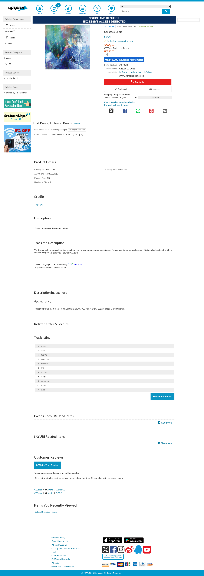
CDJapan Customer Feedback (66, 548)
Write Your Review (49, 465)
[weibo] (129, 549)
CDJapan (38, 490)
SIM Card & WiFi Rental (63, 566)
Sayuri (107, 36)
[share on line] (138, 110)
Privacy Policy (58, 537)
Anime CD (60, 490)
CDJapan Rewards (61, 559)
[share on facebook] (124, 110)
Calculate (155, 97)
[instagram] (121, 549)
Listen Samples (163, 396)
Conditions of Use (60, 541)
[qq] (138, 549)
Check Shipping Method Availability (119, 102)
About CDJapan (59, 545)
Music (50, 493)
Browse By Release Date (16, 93)
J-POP (59, 493)
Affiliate (55, 563)
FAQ (54, 552)
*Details (77, 124)
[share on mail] (164, 110)
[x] (105, 550)
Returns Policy (59, 555)
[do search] (166, 11)
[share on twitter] (111, 110)
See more (166, 422)
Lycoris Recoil (12, 78)
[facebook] (113, 549)
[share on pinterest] (151, 110)
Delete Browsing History (46, 512)
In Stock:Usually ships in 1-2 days (135, 72)
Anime (50, 490)
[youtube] (147, 550)
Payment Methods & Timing (116, 105)
